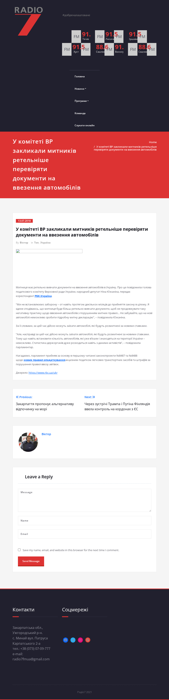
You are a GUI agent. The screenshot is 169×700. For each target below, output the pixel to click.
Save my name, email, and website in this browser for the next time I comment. (71, 550)
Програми (81, 101)
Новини (79, 88)
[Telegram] (72, 639)
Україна (45, 242)
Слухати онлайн (85, 125)
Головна (80, 76)
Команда (80, 113)
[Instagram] (80, 639)
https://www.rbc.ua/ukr (43, 372)
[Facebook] (65, 639)
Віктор (24, 242)
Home (153, 142)
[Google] (87, 639)
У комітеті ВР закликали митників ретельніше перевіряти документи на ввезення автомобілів (125, 148)
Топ (36, 242)
